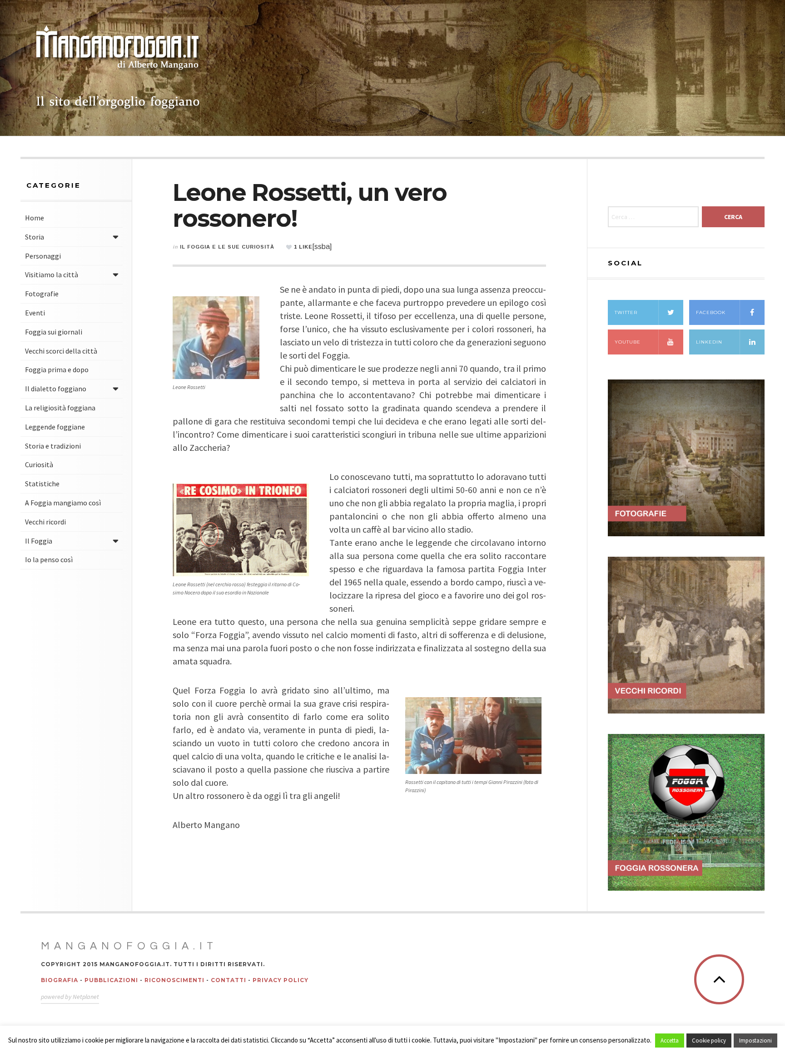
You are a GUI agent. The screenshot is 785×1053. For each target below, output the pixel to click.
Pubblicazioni (111, 980)
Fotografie (42, 293)
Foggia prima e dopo (57, 369)
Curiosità (39, 464)
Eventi (35, 312)
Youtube (628, 342)
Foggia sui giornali (53, 331)
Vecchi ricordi (45, 521)
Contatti (228, 980)
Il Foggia (38, 540)
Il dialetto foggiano (55, 388)
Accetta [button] (670, 1040)
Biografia (59, 980)
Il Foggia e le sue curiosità (227, 247)
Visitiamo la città (51, 274)
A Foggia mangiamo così (63, 502)
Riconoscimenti (174, 980)
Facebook (710, 312)
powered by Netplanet (70, 997)
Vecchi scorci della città (61, 350)
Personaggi (43, 255)
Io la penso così (49, 559)
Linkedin (709, 342)
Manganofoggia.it (129, 946)
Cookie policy (709, 1040)
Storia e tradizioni (53, 445)
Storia (34, 236)
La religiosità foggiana (60, 407)
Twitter (626, 312)
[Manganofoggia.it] (118, 68)
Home (34, 217)
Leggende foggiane (55, 426)
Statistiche (42, 483)
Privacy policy (280, 980)
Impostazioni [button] (755, 1040)
